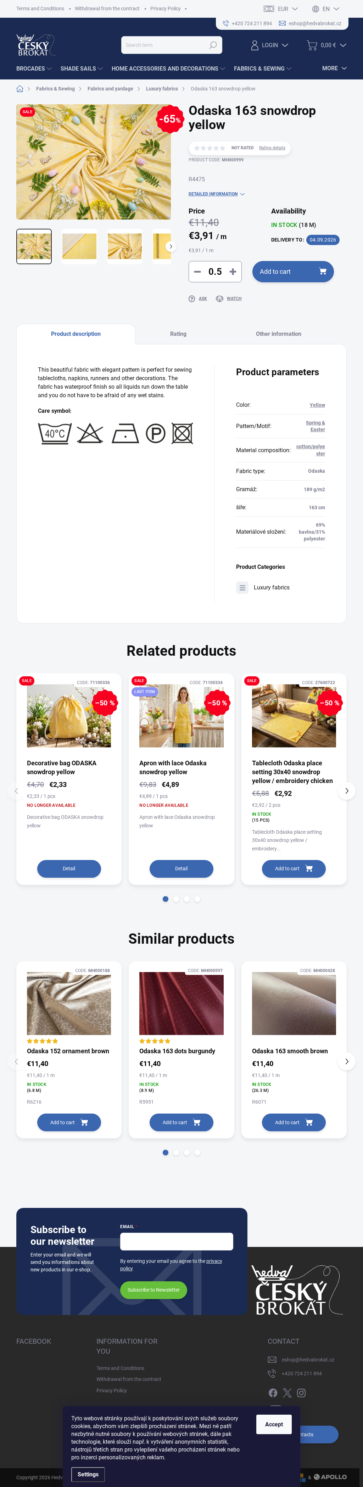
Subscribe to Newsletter (154, 1290)
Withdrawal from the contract (107, 8)
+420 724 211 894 (302, 1373)
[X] (287, 1391)
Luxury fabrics (272, 587)
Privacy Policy (165, 8)
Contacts (303, 1434)
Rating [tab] (178, 334)
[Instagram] (301, 1391)
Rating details (272, 147)
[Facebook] (273, 1391)
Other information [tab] (278, 334)
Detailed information (213, 194)
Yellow (317, 405)
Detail (69, 868)
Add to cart (275, 271)
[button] (165, 899)
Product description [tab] (76, 334)
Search (213, 45)
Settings (88, 1474)
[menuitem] (35, 68)
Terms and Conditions (40, 8)
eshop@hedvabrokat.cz (308, 1360)
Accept (274, 1424)
